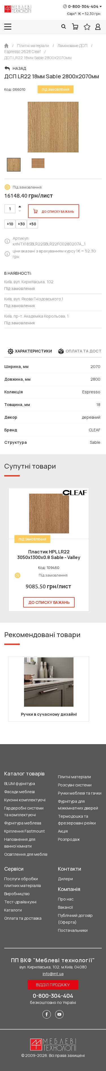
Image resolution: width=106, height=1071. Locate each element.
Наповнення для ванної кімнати (19, 843)
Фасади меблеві (19, 791)
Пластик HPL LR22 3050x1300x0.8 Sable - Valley (48, 554)
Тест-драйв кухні (20, 901)
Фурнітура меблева (22, 823)
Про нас (65, 899)
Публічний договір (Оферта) (75, 919)
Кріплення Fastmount (24, 831)
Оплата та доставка (23, 918)
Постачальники (73, 930)
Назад (19, 68)
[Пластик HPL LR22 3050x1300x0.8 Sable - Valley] (49, 513)
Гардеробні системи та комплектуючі (24, 811)
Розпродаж (69, 839)
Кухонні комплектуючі (25, 799)
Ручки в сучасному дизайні (49, 714)
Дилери (65, 878)
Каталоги (13, 910)
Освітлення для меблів (25, 854)
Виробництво (17, 893)
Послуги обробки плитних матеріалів (22, 882)
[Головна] (6, 45)
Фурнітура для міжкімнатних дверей (78, 805)
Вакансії (65, 907)
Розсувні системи (75, 785)
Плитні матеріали (74, 776)
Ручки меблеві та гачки (79, 793)
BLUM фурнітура (19, 783)
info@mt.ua (53, 973)
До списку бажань (49, 602)
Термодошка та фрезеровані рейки (77, 819)
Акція (63, 831)
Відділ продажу (53, 984)
